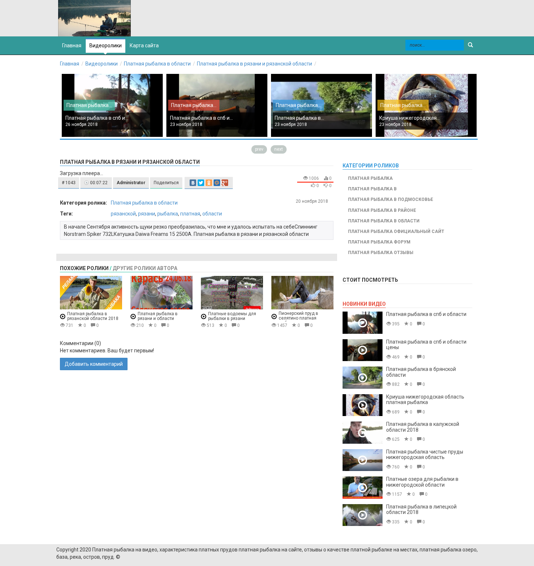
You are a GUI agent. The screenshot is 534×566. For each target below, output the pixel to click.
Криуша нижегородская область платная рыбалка (425, 399)
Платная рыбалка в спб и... (96, 118)
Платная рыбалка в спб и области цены (426, 344)
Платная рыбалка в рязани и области (158, 316)
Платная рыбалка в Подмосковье (390, 199)
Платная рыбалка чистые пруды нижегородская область (424, 454)
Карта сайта (144, 45)
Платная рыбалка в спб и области (426, 314)
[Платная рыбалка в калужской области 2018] (363, 432)
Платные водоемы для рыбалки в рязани (232, 316)
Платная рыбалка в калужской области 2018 (422, 426)
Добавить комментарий (94, 364)
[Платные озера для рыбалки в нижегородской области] (363, 487)
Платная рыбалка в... (299, 118)
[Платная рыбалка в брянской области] (363, 378)
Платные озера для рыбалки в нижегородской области (422, 481)
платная (190, 214)
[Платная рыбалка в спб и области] (363, 323)
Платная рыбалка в (372, 188)
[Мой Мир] (217, 182)
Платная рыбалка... (89, 105)
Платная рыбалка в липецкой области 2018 (421, 509)
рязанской (123, 214)
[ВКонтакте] (193, 182)
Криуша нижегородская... (409, 118)
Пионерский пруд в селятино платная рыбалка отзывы (298, 318)
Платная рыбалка (370, 178)
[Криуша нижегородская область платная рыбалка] (363, 405)
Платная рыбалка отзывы (380, 252)
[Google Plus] (225, 182)
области (212, 214)
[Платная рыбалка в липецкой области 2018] (363, 515)
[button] (68, 183)
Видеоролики (105, 45)
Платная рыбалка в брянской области (421, 371)
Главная (69, 64)
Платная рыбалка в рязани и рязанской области (254, 64)
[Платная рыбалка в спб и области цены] (363, 350)
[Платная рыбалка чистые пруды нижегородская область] (363, 460)
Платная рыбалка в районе (382, 210)
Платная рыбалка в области (157, 64)
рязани (146, 214)
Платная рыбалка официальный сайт (396, 231)
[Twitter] (201, 182)
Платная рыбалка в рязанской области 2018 (92, 316)
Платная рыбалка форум (379, 242)
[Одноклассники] (209, 182)
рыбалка (167, 214)
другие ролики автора (145, 268)
